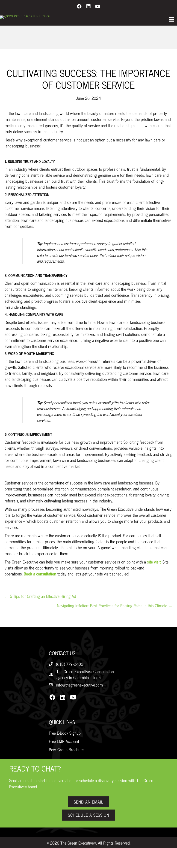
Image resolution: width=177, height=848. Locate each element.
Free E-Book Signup (65, 732)
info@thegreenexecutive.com (79, 684)
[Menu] (171, 20)
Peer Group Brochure (66, 749)
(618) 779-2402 (69, 663)
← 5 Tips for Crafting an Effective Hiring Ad (40, 596)
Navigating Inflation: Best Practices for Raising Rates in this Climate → (114, 605)
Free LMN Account (64, 741)
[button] (79, 6)
